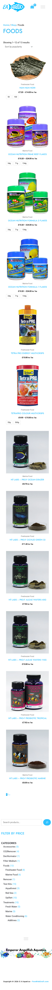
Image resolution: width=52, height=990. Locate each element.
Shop (13, 25)
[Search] (47, 822)
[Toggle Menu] (43, 6)
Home (6, 25)
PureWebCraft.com (40, 982)
